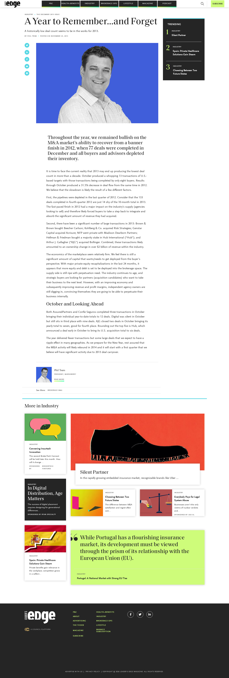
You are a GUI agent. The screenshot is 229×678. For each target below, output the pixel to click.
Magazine (147, 4)
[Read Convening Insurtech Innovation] (45, 427)
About (76, 616)
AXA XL (191, 515)
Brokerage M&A (55, 390)
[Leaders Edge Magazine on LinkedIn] (149, 614)
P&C (51, 4)
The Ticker (78, 625)
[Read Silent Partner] (138, 442)
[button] (202, 3)
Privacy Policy (93, 672)
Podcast (167, 4)
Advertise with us (73, 672)
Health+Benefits (70, 4)
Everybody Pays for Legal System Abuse (187, 499)
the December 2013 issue (48, 14)
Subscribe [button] (217, 4)
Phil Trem (32, 36)
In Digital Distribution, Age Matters (45, 493)
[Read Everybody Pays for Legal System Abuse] (156, 502)
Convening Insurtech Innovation (40, 450)
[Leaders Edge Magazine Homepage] (12, 4)
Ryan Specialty (49, 514)
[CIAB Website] (37, 629)
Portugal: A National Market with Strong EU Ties (102, 578)
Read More (59, 379)
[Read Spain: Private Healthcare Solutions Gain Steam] (45, 538)
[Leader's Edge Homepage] (40, 617)
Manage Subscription (103, 631)
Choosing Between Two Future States (185, 72)
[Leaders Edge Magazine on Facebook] (130, 614)
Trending (174, 24)
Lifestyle (128, 4)
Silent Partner (179, 35)
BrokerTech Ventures (47, 468)
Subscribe (78, 636)
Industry (90, 4)
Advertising (79, 621)
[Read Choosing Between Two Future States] (87, 502)
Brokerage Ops (109, 4)
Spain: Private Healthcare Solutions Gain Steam (186, 53)
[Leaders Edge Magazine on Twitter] (140, 614)
